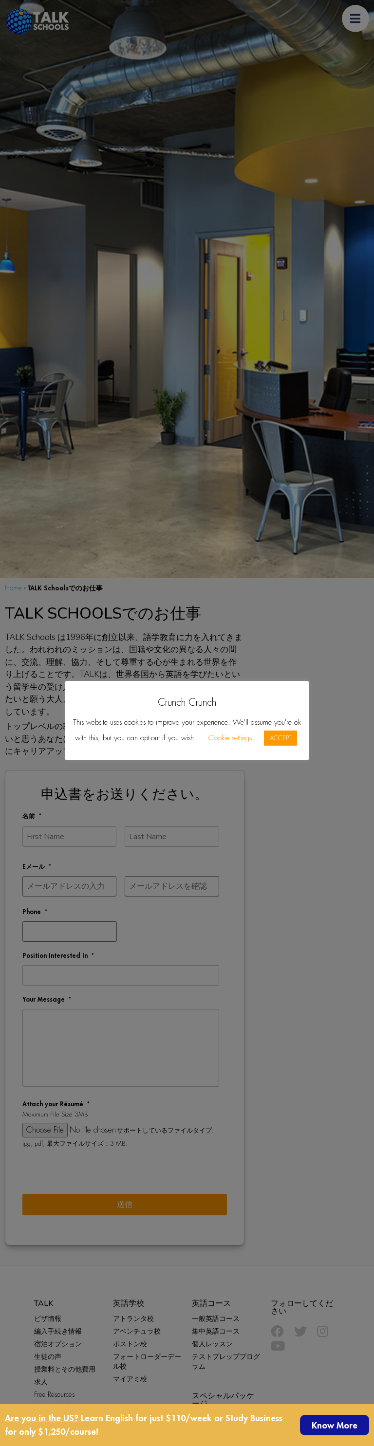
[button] (334, 1425)
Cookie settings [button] (230, 738)
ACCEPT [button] (280, 738)
